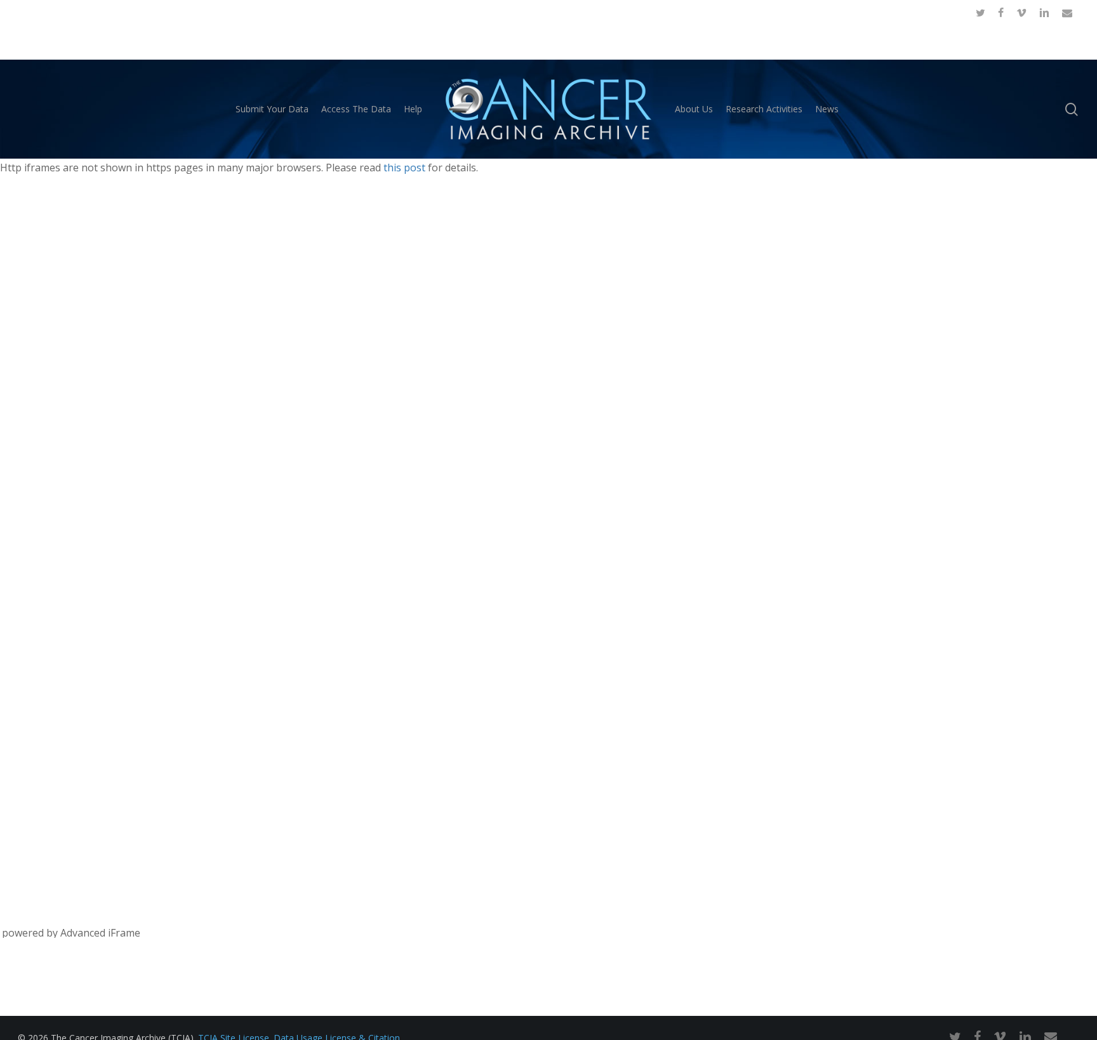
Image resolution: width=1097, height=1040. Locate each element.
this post (404, 167)
